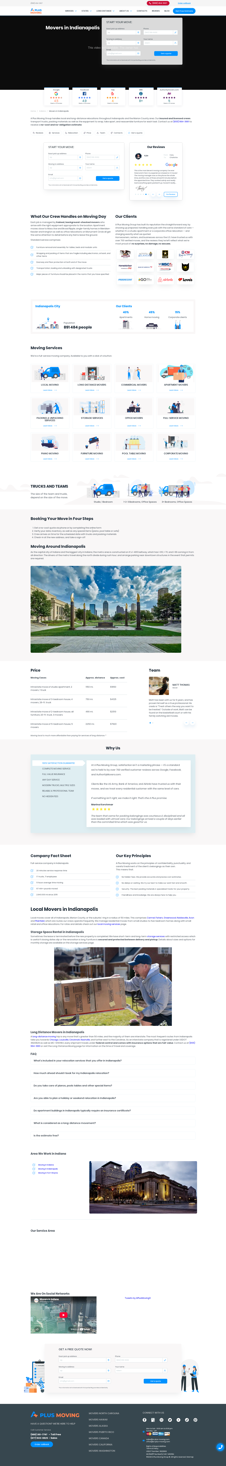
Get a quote (166, 53)
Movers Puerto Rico (101, 1432)
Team (102, 133)
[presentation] (153, 189)
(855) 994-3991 (181, 121)
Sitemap (190, 1457)
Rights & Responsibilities (156, 1446)
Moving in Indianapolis (48, 1168)
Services (69, 11)
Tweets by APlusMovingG (138, 1298)
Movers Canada (99, 1438)
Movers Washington (102, 1450)
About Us (124, 11)
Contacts (142, 11)
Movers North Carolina (104, 1413)
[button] (135, 189)
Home (33, 111)
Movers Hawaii (98, 1419)
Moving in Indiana (46, 1164)
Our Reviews (170, 189)
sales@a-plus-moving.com (158, 1439)
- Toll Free (46, 1434)
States (85, 11)
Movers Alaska (98, 1425)
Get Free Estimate (184, 11)
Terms (149, 1448)
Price (89, 133)
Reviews (156, 11)
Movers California (100, 1444)
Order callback (184, 3)
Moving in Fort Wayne (48, 1173)
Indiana (42, 111)
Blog (167, 11)
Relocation (73, 133)
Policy (156, 1448)
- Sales (44, 1438)
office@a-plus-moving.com (158, 1441)
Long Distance (104, 11)
